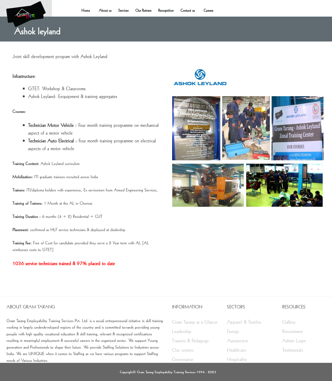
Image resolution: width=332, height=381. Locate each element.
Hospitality (237, 359)
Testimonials (292, 350)
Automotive (237, 340)
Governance (182, 359)
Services (123, 10)
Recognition (166, 10)
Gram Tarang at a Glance (194, 321)
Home (85, 10)
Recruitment (292, 331)
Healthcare (236, 350)
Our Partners (143, 10)
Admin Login (294, 340)
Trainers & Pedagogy (190, 340)
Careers (208, 10)
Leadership (182, 331)
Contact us (188, 10)
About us (105, 10)
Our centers (183, 350)
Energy (233, 331)
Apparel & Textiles (244, 321)
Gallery (289, 321)
